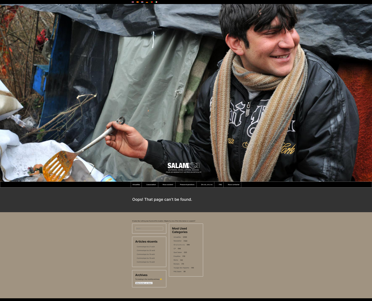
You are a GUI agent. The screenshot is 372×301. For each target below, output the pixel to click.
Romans (176, 264)
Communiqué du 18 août (146, 258)
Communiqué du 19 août (146, 254)
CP (175, 249)
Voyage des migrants (181, 268)
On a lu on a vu (179, 245)
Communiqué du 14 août (146, 262)
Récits (176, 260)
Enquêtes (177, 256)
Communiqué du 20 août (146, 250)
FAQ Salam (177, 271)
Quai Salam (178, 252)
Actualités (177, 237)
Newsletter (178, 241)
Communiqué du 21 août (146, 247)
